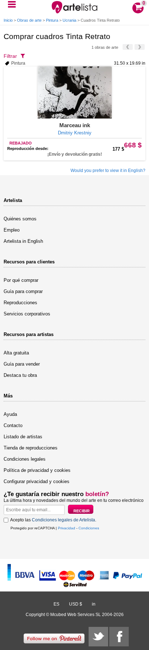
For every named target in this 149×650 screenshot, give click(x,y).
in (93, 604)
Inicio (8, 20)
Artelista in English (23, 241)
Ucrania (69, 20)
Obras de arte (29, 20)
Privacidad (66, 528)
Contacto (13, 425)
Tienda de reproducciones (31, 448)
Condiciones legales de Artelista (63, 519)
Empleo (12, 230)
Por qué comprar (21, 280)
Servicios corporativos (27, 314)
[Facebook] (119, 636)
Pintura (52, 20)
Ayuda (10, 414)
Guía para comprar (23, 291)
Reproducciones (20, 302)
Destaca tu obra (20, 375)
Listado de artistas (23, 436)
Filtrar (10, 56)
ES (56, 604)
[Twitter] (98, 636)
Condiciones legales (25, 459)
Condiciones (88, 528)
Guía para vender (22, 364)
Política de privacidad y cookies (37, 470)
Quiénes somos (20, 218)
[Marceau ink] (74, 92)
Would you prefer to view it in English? (108, 170)
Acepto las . (53, 519)
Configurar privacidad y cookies (36, 481)
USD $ (75, 604)
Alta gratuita (16, 353)
